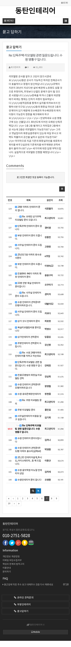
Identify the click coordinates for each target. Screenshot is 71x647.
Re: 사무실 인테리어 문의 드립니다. (28, 294)
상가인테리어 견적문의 (28, 337)
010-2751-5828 (16, 535)
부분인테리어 (23, 604)
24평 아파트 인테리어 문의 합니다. (27, 209)
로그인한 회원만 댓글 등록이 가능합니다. (35, 177)
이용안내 (7, 568)
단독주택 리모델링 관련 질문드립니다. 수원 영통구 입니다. (28, 365)
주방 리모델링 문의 (26, 410)
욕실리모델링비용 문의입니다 (28, 329)
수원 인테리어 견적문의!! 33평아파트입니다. (27, 304)
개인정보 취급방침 (11, 556)
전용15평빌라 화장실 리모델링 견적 (28, 377)
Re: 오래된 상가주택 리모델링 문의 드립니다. (28, 218)
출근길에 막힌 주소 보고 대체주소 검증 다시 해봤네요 (36, 584)
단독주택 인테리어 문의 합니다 (28, 228)
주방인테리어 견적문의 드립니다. (28, 345)
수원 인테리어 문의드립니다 (28, 440)
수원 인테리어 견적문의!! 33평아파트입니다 (27, 386)
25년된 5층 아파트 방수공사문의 (28, 256)
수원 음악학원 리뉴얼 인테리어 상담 (28, 472)
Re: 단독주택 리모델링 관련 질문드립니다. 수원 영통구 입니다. (28, 429)
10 (9, 503)
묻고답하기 (22, 611)
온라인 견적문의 (24, 597)
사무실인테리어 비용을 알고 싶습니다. (28, 418)
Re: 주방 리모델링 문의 (28, 402)
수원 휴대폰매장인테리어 (29, 394)
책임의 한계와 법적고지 (13, 564)
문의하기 (7, 572)
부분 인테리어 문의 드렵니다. (28, 237)
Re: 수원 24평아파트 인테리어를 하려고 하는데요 (28, 354)
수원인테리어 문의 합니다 (29, 480)
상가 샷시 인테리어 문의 (28, 321)
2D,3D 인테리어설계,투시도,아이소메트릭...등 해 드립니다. (28, 460)
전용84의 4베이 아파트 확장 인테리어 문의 (28, 275)
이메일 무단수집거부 (12, 560)
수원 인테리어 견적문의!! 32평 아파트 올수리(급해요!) (28, 450)
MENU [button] (10, 20)
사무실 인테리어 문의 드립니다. (28, 247)
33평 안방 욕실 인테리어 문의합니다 (27, 285)
